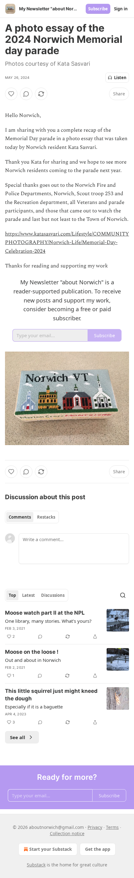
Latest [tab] (28, 595)
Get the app (97, 849)
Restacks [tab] (46, 517)
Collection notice (67, 833)
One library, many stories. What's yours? (48, 621)
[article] (67, 624)
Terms (112, 827)
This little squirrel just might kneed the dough (51, 695)
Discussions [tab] (53, 595)
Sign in (121, 9)
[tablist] (32, 517)
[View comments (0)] (26, 94)
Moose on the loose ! (32, 652)
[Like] (11, 94)
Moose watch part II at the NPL (45, 613)
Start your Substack (50, 849)
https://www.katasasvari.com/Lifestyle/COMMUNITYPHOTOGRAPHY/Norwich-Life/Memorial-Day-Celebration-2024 (67, 242)
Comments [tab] (20, 517)
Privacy (95, 827)
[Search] (123, 595)
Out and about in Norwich (33, 660)
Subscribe (98, 9)
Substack (36, 865)
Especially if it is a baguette (34, 706)
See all (17, 737)
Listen (120, 77)
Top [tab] (12, 595)
